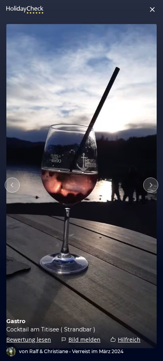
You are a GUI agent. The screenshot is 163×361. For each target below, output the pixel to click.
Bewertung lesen (28, 339)
